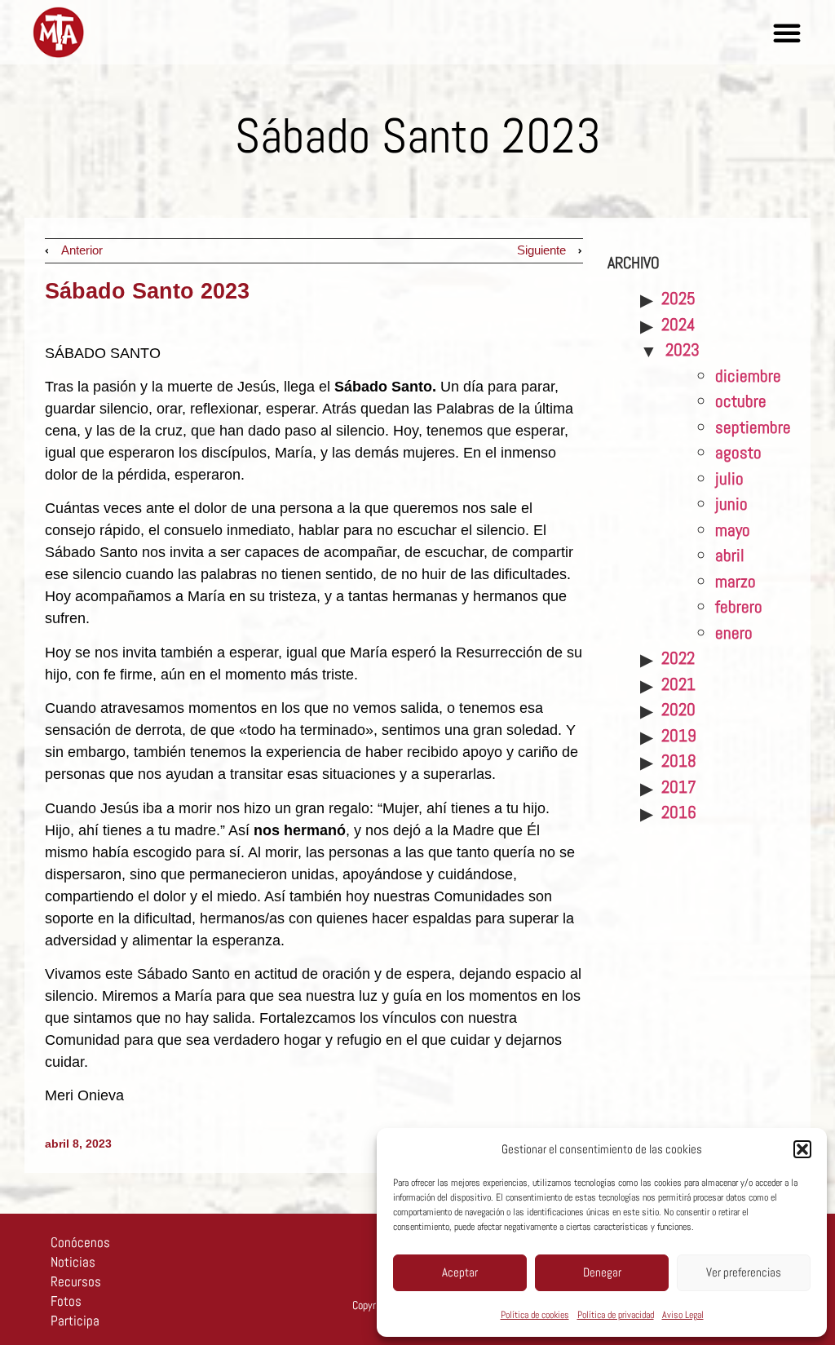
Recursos (76, 1281)
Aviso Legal (683, 1314)
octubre (741, 401)
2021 (678, 684)
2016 (678, 812)
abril (729, 555)
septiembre (753, 427)
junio (731, 504)
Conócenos (80, 1242)
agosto (738, 452)
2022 (678, 658)
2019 (678, 735)
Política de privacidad (615, 1314)
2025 (678, 298)
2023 (682, 349)
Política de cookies (535, 1314)
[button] (802, 1149)
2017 (678, 787)
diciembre (748, 376)
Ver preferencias (743, 1272)
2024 (678, 324)
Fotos (66, 1301)
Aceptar (460, 1272)
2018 (678, 761)
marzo (735, 581)
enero (734, 633)
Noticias (73, 1262)
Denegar (602, 1272)
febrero (738, 606)
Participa (75, 1321)
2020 (678, 709)
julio (729, 478)
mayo (732, 530)
